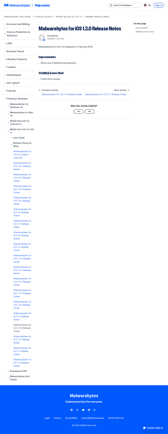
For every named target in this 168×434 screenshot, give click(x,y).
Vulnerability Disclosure (92, 418)
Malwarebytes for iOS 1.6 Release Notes (22, 235)
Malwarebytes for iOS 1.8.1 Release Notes (22, 200)
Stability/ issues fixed (145, 31)
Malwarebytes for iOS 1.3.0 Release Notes (22, 327)
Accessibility (71, 418)
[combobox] (148, 5)
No (89, 111)
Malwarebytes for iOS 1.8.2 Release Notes (22, 189)
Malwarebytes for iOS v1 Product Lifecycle (22, 154)
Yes (78, 111)
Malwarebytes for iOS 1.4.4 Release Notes (22, 270)
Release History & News (97, 16)
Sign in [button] (159, 5)
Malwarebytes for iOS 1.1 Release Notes (22, 351)
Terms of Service (116, 418)
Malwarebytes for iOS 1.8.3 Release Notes (22, 177)
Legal (47, 418)
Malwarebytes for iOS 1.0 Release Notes (22, 362)
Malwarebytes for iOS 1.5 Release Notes (22, 247)
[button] (19, 24)
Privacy (57, 418)
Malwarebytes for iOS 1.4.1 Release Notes (22, 304)
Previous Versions (43, 16)
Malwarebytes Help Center (17, 16)
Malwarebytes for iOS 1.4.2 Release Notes (22, 293)
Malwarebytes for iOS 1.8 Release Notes (22, 212)
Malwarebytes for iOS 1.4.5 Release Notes (22, 258)
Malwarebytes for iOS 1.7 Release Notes (22, 223)
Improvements (142, 28)
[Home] (27, 5)
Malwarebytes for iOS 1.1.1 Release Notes (22, 339)
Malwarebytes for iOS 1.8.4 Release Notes (22, 166)
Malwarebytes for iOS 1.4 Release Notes (22, 316)
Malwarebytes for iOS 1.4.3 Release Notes (22, 281)
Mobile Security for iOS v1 (69, 16)
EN (149, 5)
